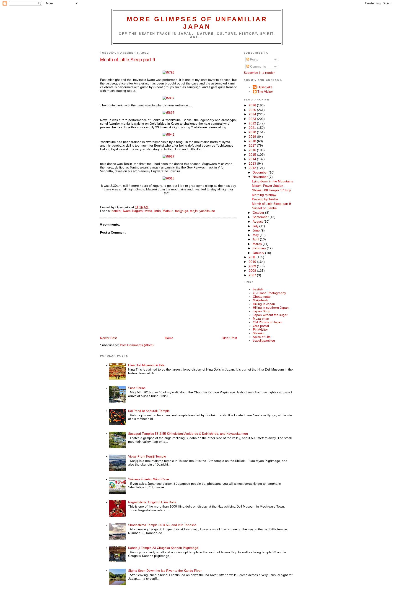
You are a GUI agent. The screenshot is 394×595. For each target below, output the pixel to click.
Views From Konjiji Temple (147, 456)
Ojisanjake (264, 87)
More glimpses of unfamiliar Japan (197, 22)
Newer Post (108, 338)
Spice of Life (262, 337)
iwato (148, 211)
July (256, 226)
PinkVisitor (260, 329)
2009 (253, 266)
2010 (253, 261)
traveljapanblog (264, 340)
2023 (253, 119)
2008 (253, 270)
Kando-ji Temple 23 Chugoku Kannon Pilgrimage (163, 548)
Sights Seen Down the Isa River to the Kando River (165, 570)
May (256, 235)
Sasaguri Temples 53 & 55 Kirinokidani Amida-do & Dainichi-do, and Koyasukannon (188, 433)
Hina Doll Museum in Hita (146, 365)
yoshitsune (207, 211)
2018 (253, 141)
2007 (253, 275)
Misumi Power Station (267, 185)
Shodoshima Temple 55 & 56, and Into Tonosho (162, 525)
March (258, 244)
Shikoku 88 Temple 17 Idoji (271, 190)
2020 (253, 132)
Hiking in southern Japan (271, 307)
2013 (253, 163)
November (261, 177)
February (260, 248)
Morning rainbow (264, 195)
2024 (253, 114)
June (257, 230)
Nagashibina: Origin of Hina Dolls (152, 502)
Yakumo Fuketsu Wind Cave (148, 479)
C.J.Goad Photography (269, 293)
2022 (253, 123)
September (261, 217)
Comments (257, 66)
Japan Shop (261, 311)
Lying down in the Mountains (272, 181)
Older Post (229, 338)
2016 (253, 150)
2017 (253, 145)
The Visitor (265, 91)
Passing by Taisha (265, 199)
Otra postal (261, 326)
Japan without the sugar (270, 315)
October (259, 212)
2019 (253, 136)
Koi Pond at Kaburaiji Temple (149, 411)
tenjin (194, 211)
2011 (253, 257)
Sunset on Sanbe (264, 208)
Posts (253, 59)
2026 (253, 105)
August (258, 221)
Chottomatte (262, 296)
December (261, 172)
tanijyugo (181, 211)
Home (169, 338)
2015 (253, 154)
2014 (253, 159)
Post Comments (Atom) (137, 345)
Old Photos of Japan (267, 322)
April (256, 239)
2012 (253, 168)
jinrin (157, 211)
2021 (253, 127)
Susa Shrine (137, 388)
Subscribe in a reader (259, 72)
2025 (253, 110)
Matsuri (168, 211)
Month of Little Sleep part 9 (127, 59)
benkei (116, 211)
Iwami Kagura (133, 211)
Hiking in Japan (264, 304)
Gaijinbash (260, 300)
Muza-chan (261, 318)
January (259, 253)
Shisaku (258, 333)
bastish (258, 289)
